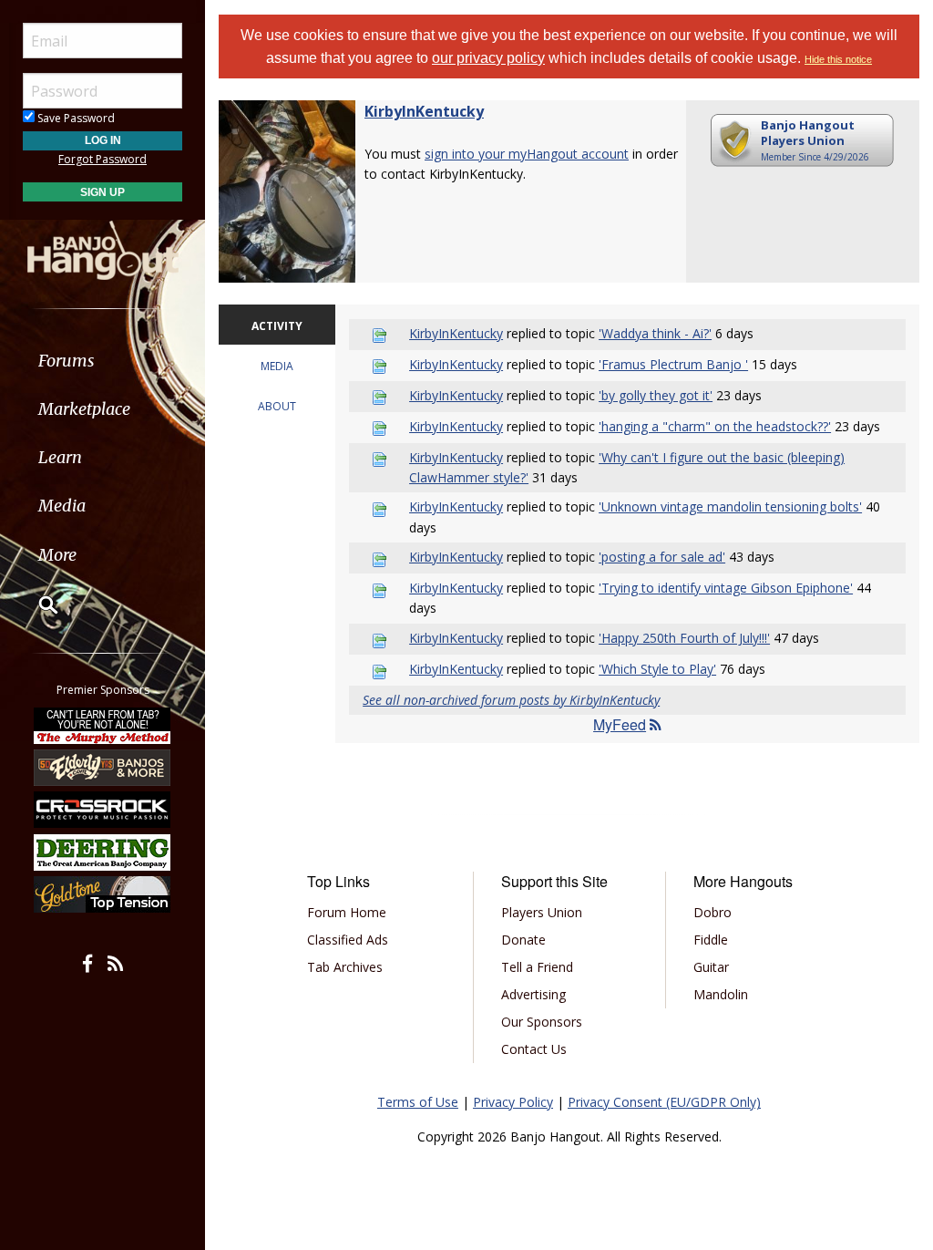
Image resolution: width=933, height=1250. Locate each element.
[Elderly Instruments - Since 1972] (103, 768)
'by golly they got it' (656, 395)
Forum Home (346, 912)
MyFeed (619, 724)
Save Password (75, 118)
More (57, 554)
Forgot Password (102, 159)
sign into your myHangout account (527, 153)
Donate (523, 939)
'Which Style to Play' (657, 668)
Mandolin (720, 994)
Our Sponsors (541, 1021)
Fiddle (710, 939)
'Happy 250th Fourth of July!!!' (684, 637)
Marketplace (84, 408)
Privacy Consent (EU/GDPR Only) (664, 1102)
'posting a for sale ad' (662, 556)
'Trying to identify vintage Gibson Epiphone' (726, 587)
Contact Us (534, 1049)
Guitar (711, 967)
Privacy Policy (513, 1102)
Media (62, 505)
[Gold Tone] (103, 894)
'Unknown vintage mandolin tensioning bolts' (730, 506)
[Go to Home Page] (103, 249)
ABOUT (277, 406)
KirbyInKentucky (424, 111)
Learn (60, 457)
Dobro (712, 912)
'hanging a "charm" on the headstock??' (715, 426)
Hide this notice (838, 59)
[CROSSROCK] (103, 810)
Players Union (541, 912)
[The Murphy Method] (103, 725)
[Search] (36, 604)
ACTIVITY (276, 326)
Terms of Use (417, 1102)
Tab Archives (345, 967)
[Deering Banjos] (103, 852)
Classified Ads (347, 939)
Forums (66, 360)
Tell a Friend (537, 967)
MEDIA (277, 366)
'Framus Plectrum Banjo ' (673, 364)
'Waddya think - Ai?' (655, 333)
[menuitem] (102, 360)
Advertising (533, 994)
